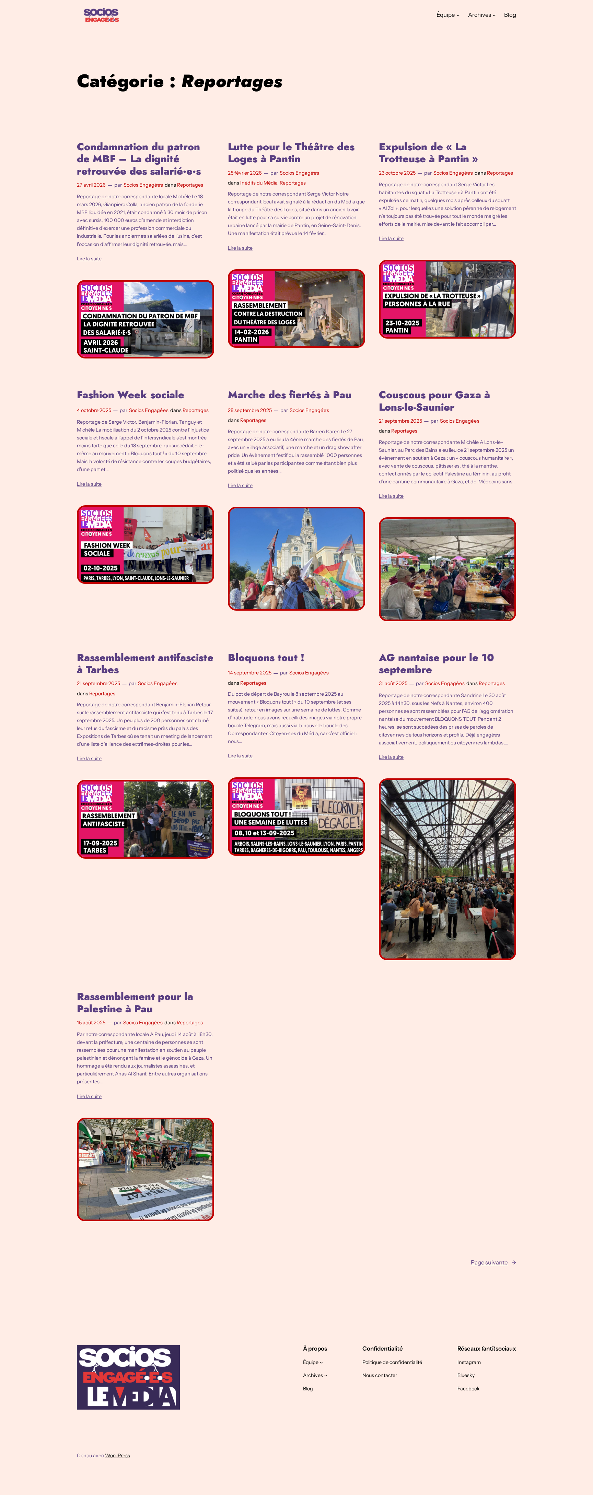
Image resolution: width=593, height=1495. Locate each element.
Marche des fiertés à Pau (289, 395)
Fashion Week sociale (130, 395)
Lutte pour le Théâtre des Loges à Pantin (291, 153)
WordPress (117, 1455)
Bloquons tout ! (266, 657)
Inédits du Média (258, 183)
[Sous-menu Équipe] (458, 14)
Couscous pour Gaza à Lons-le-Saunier (434, 401)
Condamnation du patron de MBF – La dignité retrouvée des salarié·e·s (139, 159)
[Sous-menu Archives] (494, 14)
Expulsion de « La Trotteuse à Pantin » (428, 153)
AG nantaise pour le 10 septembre (436, 663)
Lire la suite (89, 259)
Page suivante (493, 1262)
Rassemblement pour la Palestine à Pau (135, 1002)
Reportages (190, 185)
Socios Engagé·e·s (143, 185)
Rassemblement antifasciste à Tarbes (145, 663)
